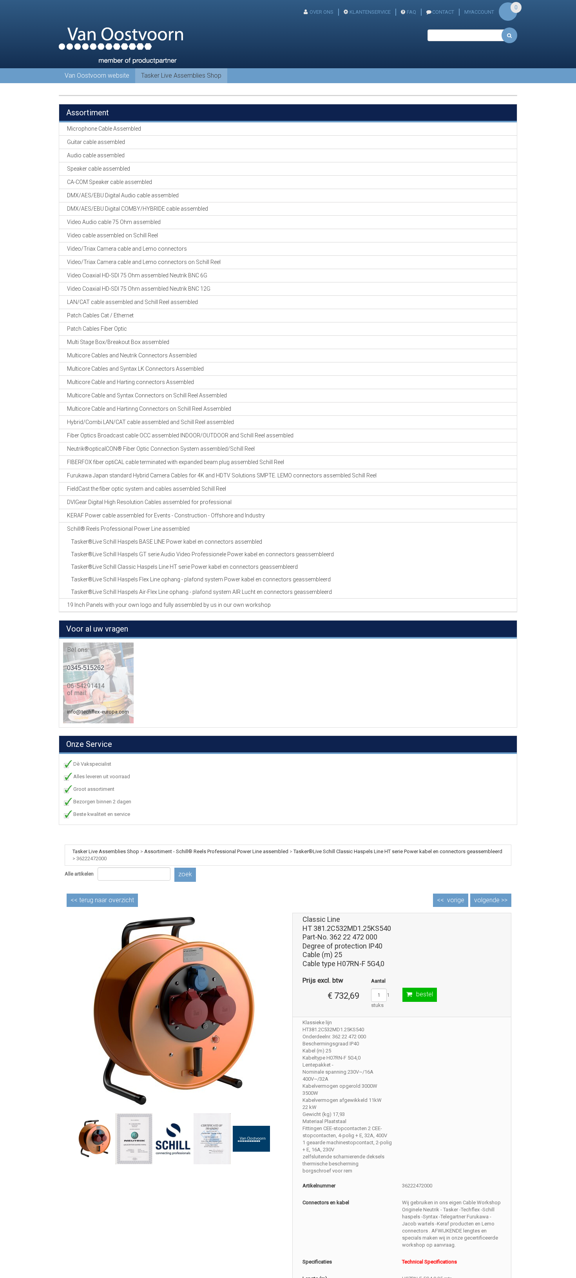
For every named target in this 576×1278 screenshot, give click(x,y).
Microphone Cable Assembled (104, 129)
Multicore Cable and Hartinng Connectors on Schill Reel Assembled (149, 409)
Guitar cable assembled (96, 142)
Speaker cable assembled (98, 169)
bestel (424, 994)
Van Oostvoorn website (97, 75)
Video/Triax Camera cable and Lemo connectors (127, 249)
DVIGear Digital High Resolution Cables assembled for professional (149, 502)
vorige (455, 900)
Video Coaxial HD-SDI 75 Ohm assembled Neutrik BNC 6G (137, 275)
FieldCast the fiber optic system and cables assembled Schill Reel (146, 489)
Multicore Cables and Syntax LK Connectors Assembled (135, 369)
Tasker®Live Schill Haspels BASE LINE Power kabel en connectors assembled (166, 542)
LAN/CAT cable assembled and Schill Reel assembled (132, 302)
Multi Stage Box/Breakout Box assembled (118, 342)
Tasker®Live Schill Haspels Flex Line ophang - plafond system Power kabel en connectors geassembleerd (201, 579)
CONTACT (443, 12)
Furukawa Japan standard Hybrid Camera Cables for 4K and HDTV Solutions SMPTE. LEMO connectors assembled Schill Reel (222, 475)
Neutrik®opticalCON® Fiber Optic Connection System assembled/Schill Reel (161, 449)
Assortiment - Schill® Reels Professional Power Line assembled (216, 851)
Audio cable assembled (96, 155)
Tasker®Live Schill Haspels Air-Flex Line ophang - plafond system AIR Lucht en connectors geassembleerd (201, 592)
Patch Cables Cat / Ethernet (100, 315)
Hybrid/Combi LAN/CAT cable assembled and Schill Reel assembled (150, 422)
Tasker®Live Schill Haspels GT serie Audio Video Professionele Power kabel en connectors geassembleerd (202, 554)
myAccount (479, 12)
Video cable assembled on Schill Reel (112, 235)
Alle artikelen (79, 874)
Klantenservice (370, 12)
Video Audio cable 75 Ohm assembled (114, 222)
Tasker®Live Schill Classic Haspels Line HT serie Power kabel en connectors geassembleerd (184, 567)
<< (102, 900)
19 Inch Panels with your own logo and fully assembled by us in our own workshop (169, 605)
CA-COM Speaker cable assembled (109, 182)
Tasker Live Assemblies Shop (181, 75)
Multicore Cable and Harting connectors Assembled (130, 382)
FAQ (411, 12)
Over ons (321, 12)
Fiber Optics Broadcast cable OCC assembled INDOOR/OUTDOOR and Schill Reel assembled (180, 435)
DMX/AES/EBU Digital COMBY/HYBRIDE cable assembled (137, 209)
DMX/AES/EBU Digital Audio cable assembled (123, 195)
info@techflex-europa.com (98, 712)
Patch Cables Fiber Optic (97, 329)
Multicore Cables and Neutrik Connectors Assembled (132, 355)
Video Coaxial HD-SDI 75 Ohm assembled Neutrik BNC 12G (138, 289)
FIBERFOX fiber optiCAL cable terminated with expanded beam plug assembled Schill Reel (175, 462)
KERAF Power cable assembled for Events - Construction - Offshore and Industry (166, 515)
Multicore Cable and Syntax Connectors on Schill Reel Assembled (147, 395)
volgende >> (490, 900)
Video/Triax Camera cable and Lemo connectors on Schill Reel (144, 262)
